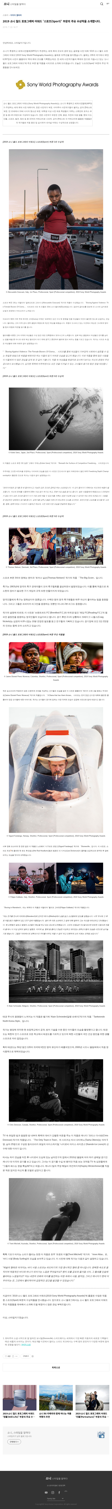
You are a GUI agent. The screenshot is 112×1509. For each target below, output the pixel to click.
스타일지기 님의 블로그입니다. (19, 1436)
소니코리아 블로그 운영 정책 (56, 1485)
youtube (46, 1492)
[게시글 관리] (16, 1356)
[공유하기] (13, 1356)
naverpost (66, 1492)
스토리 (5, 15)
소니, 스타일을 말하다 (18, 1432)
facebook (59, 1492)
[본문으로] (26, 1344)
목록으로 (56, 1367)
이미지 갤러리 (16, 15)
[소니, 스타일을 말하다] (14, 3)
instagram (53, 1492)
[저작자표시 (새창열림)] (32, 1356)
